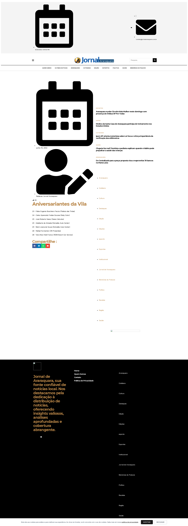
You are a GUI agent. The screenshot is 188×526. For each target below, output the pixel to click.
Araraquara (75, 68)
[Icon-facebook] (126, 27)
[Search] (155, 60)
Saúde (124, 68)
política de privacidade (130, 522)
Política (116, 68)
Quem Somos (46, 68)
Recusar (160, 522)
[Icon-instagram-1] (128, 27)
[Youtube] (131, 27)
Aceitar (146, 522)
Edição (96, 68)
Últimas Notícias (61, 68)
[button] (33, 60)
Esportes (105, 68)
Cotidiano (87, 68)
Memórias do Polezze (138, 68)
